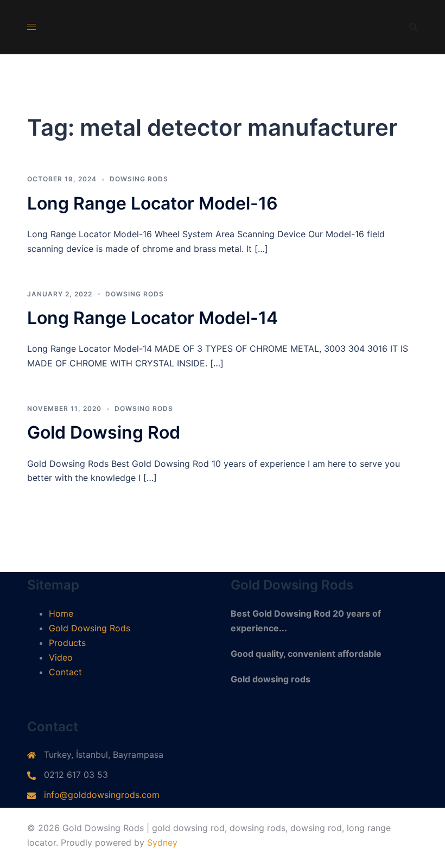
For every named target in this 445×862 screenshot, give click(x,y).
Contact (65, 672)
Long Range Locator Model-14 (152, 317)
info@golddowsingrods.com (102, 794)
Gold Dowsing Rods (89, 628)
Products (67, 642)
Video (61, 657)
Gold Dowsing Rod (103, 432)
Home (61, 613)
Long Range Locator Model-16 (152, 203)
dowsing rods (139, 179)
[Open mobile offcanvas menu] (31, 27)
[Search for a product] (413, 27)
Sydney (162, 842)
